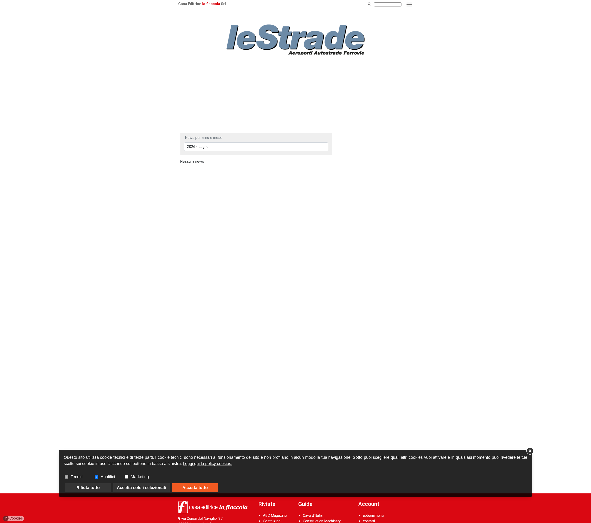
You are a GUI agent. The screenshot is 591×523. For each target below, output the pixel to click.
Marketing (140, 476)
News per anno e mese (203, 137)
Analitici (108, 476)
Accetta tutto (195, 487)
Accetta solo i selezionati (141, 487)
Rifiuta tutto (88, 487)
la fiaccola (211, 4)
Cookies (14, 518)
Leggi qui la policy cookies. (207, 463)
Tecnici (77, 476)
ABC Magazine (275, 515)
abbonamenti (373, 515)
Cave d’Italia (313, 515)
